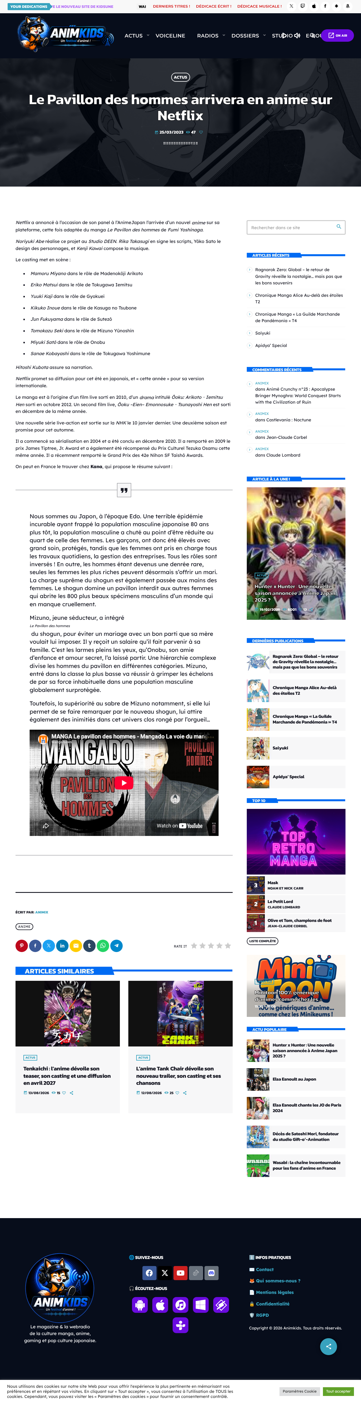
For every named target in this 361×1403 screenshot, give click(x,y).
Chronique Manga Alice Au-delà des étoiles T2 (304, 690)
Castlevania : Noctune (288, 419)
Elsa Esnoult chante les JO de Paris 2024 (307, 1108)
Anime (24, 927)
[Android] (336, 7)
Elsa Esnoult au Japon (294, 1079)
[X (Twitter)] (291, 7)
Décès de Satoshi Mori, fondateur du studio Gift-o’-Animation (306, 1136)
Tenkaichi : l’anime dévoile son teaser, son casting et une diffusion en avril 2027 (67, 1075)
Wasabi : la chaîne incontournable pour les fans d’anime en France (306, 1165)
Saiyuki (262, 333)
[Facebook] (325, 7)
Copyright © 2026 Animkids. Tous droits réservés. (295, 1328)
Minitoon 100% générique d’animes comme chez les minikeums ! (287, 999)
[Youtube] (180, 1273)
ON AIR (337, 35)
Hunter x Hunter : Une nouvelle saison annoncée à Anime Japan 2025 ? (295, 593)
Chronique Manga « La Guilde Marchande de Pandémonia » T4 (305, 719)
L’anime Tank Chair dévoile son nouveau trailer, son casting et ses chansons (178, 1075)
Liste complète (262, 941)
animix (42, 912)
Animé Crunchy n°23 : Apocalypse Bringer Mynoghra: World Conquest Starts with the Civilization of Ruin (298, 395)
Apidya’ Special (271, 345)
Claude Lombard (283, 455)
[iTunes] (314, 7)
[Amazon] (348, 7)
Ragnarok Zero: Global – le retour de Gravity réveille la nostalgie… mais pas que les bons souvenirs (298, 276)
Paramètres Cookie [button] (300, 1391)
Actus (180, 77)
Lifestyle (264, 981)
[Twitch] (303, 7)
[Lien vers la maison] (65, 35)
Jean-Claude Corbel (286, 437)
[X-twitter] (165, 1273)
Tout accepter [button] (338, 1391)
